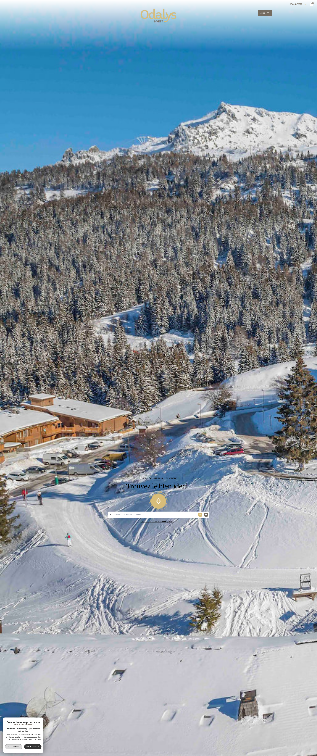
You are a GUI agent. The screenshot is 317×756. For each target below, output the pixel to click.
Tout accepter (32, 747)
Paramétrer (13, 747)
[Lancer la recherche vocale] (158, 501)
